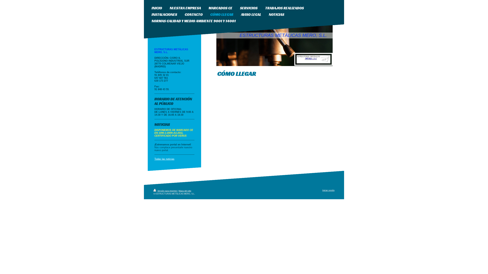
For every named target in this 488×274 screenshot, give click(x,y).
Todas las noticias (164, 159)
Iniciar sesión (328, 190)
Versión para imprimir (167, 191)
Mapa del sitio (185, 191)
